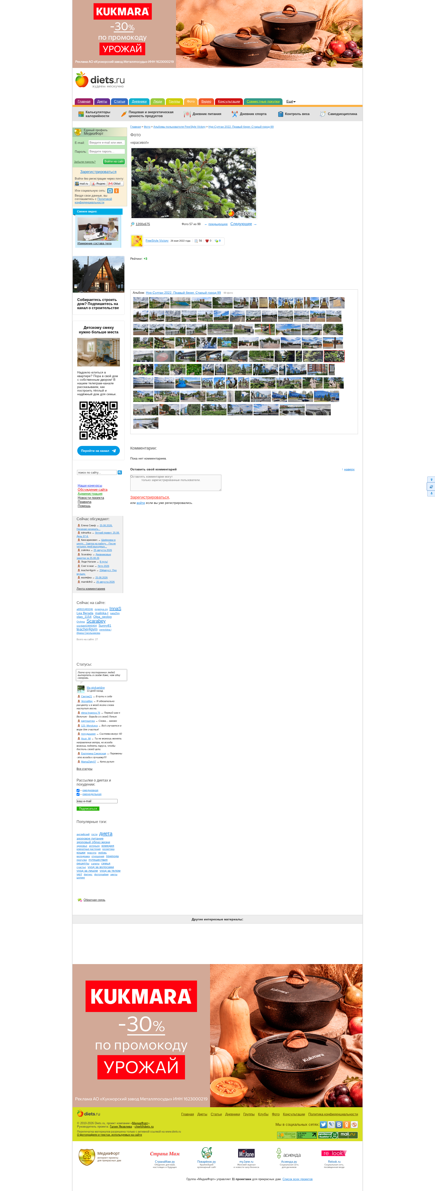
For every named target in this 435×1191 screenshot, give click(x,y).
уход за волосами (101, 867)
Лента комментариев (91, 588)
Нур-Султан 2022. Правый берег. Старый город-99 (241, 126)
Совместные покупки (263, 101)
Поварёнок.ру (206, 1161)
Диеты (102, 101)
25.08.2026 (101, 577)
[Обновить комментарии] (431, 486)
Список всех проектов (298, 1179)
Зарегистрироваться (149, 497)
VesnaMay (87, 701)
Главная (84, 101)
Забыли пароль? (85, 162)
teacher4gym (87, 629)
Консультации (229, 101)
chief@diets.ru (144, 1126)
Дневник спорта (253, 114)
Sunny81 (105, 625)
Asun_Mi (86, 738)
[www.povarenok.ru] (206, 1158)
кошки (81, 852)
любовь (102, 852)
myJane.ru (246, 1161)
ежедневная (90, 790)
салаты (95, 863)
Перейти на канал (95, 450)
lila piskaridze (96, 687)
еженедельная (92, 794)
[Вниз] (431, 493)
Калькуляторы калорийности (98, 114)
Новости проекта (91, 498)
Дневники (139, 101)
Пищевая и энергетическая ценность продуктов (151, 114)
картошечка (88, 720)
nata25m (115, 613)
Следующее (241, 224)
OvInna (81, 621)
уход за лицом (87, 870)
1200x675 (143, 224)
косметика (108, 849)
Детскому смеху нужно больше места (98, 329)
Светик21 (86, 696)
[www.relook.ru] (334, 1158)
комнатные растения (89, 849)
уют (79, 874)
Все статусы (84, 768)
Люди (157, 101)
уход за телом (110, 870)
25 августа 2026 (103, 550)
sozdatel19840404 (87, 625)
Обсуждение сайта (92, 489)
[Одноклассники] (346, 1124)
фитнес (88, 874)
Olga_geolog (102, 616)
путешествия (98, 859)
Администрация (90, 494)
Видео (206, 101)
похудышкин (88, 733)
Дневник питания (207, 114)
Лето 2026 (103, 566)
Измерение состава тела (94, 243)
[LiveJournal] (331, 1124)
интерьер (94, 846)
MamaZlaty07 (88, 761)
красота (91, 852)
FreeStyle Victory (157, 240)
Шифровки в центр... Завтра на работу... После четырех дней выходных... (96, 543)
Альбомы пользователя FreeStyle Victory (179, 126)
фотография (101, 874)
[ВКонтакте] (339, 1124)
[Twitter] (323, 1124)
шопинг (81, 877)
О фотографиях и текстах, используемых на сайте (109, 1134)
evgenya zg (101, 609)
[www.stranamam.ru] (165, 1158)
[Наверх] (431, 479)
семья (105, 863)
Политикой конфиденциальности (93, 200)
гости (94, 834)
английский (83, 834)
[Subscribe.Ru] (354, 1124)
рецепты (83, 863)
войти (141, 503)
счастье (81, 867)
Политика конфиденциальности (333, 1114)
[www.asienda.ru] (289, 1158)
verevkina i (105, 629)
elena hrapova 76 (90, 712)
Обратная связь (94, 900)
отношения (98, 856)
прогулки (82, 860)
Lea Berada (85, 613)
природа (112, 856)
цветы (113, 874)
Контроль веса (297, 114)
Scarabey (96, 620)
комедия (108, 845)
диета (105, 833)
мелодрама (83, 856)
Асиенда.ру (289, 1161)
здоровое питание (90, 838)
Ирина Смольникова (88, 633)
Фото (191, 101)
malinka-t (101, 613)
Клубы (263, 1114)
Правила (84, 502)
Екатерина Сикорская (93, 753)
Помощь (84, 506)
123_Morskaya (89, 725)
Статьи (119, 101)
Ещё (289, 101)
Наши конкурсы (90, 485)
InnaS (115, 608)
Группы (174, 101)
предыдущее (218, 224)
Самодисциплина (342, 114)
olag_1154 (84, 616)
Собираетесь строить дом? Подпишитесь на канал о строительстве (98, 304)
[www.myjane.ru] (246, 1158)
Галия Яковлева (121, 1126)
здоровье (82, 846)
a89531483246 (85, 609)
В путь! (104, 561)
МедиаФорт (140, 1123)
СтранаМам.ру (165, 1161)
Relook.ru (334, 1161)
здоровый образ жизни (93, 842)
